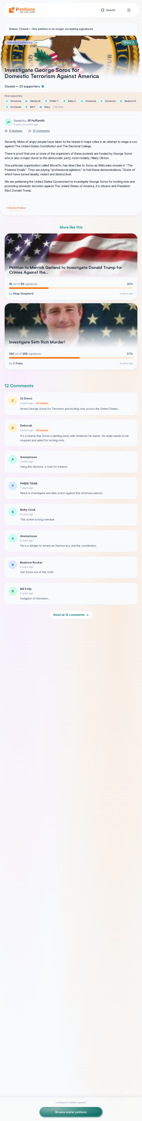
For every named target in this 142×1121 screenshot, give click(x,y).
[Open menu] (129, 10)
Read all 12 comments (71, 615)
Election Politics (16, 208)
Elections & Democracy (19, 42)
